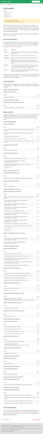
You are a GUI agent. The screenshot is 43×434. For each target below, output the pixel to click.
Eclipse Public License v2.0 (18, 426)
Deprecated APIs (7, 15)
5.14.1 (40, 4)
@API (4, 45)
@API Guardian (13, 45)
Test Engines (6, 419)
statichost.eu (11, 431)
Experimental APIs (7, 13)
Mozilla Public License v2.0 (15, 429)
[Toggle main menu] (41, 1)
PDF (6, 4)
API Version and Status (8, 12)
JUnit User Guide (6, 1)
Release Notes (36, 419)
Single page (10, 4)
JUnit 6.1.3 (22, 21)
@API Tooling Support (8, 16)
